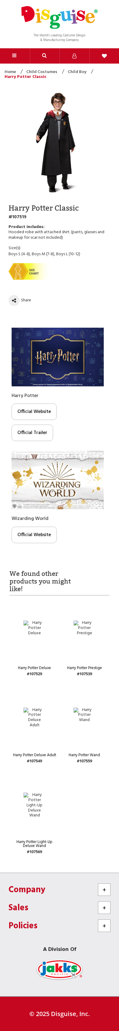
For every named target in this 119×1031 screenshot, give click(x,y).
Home (11, 71)
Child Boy (77, 71)
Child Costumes (42, 71)
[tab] (45, 56)
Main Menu (15, 56)
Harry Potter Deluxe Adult (34, 755)
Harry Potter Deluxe (34, 668)
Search (45, 56)
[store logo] (59, 18)
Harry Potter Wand (84, 755)
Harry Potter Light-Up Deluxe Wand (34, 844)
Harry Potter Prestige (84, 668)
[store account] (74, 56)
